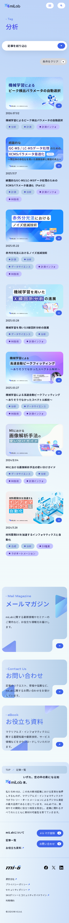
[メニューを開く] (50, 5)
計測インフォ (49, 126)
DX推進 (46, 546)
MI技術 (15, 199)
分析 (13, 126)
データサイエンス (20, 266)
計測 (29, 126)
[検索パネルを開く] (61, 5)
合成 (13, 546)
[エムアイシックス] (13, 867)
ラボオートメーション (23, 553)
